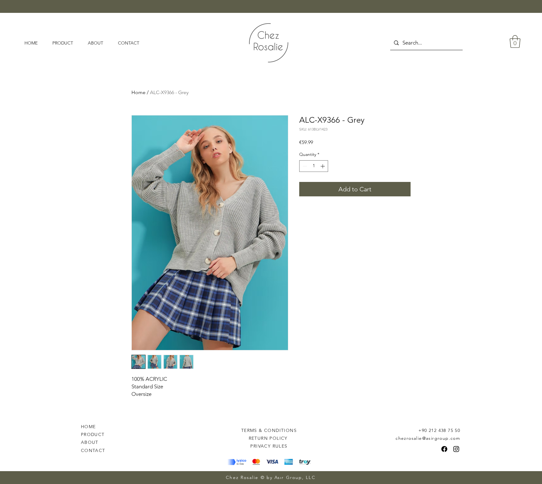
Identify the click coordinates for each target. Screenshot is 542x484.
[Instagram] (456, 449)
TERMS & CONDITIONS (269, 430)
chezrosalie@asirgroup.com (428, 438)
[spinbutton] (313, 166)
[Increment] (323, 166)
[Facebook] (444, 449)
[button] (515, 41)
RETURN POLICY (269, 438)
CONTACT (93, 450)
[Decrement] (304, 166)
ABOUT (89, 442)
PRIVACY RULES (268, 446)
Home (138, 92)
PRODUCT (93, 434)
